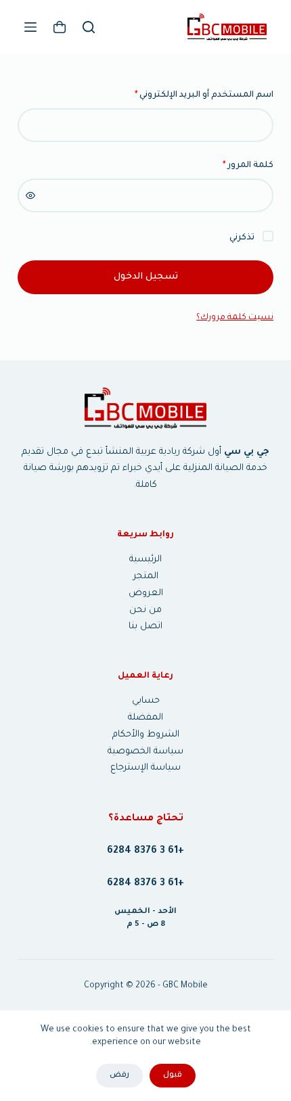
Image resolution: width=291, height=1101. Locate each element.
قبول (172, 1075)
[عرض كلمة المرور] (30, 195)
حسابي (146, 701)
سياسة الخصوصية (145, 752)
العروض (146, 593)
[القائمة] (30, 27)
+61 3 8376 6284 (145, 851)
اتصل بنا (145, 627)
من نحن (145, 610)
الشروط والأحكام (145, 735)
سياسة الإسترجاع (145, 768)
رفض (119, 1075)
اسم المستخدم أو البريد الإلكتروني (188, 95)
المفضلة (145, 718)
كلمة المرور (232, 165)
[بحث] (89, 27)
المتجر (145, 576)
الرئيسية (145, 560)
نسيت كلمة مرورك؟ (234, 318)
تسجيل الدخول (146, 277)
